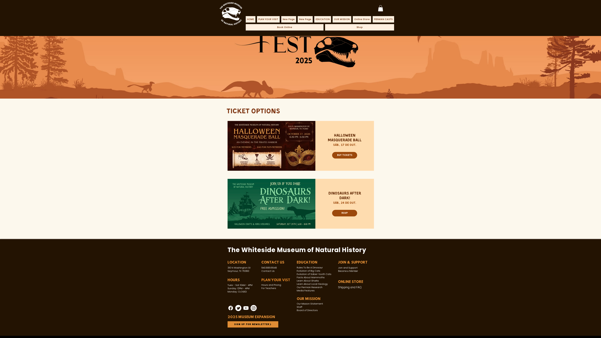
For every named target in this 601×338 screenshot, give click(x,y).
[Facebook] (231, 308)
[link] (380, 8)
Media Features (306, 290)
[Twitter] (238, 308)
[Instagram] (254, 308)
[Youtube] (246, 308)
